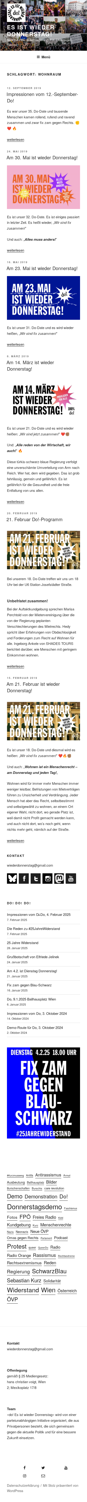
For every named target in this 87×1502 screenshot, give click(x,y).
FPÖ (25, 1216)
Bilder (51, 1182)
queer (32, 1247)
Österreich (67, 1290)
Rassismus (44, 1255)
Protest (16, 1245)
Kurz (35, 1225)
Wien (48, 1289)
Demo (15, 1196)
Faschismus (70, 1208)
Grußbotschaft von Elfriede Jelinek (33, 956)
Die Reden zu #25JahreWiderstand (33, 928)
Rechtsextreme (66, 1256)
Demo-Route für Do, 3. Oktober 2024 (35, 1027)
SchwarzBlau (49, 1271)
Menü (46, 57)
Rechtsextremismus (24, 1262)
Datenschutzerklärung (23, 1485)
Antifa (29, 1175)
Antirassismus (48, 1175)
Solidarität (52, 1280)
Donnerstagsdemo (34, 1206)
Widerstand (23, 1289)
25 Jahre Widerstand (22, 942)
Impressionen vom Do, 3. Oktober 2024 (37, 1013)
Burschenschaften (18, 1188)
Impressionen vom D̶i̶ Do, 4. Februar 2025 (39, 914)
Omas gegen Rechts (23, 1237)
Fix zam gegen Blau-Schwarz (29, 984)
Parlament (46, 1238)
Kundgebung (19, 1225)
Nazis (10, 1232)
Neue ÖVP (39, 1231)
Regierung (18, 1271)
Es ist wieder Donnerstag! (31, 30)
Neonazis (22, 1231)
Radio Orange (19, 1255)
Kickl (60, 1217)
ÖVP (12, 1299)
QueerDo (43, 1247)
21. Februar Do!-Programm (34, 519)
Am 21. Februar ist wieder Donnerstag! (33, 687)
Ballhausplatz (35, 1182)
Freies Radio (44, 1217)
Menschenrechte (55, 1225)
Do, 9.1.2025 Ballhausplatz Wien (31, 999)
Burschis (37, 1188)
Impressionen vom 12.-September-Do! (42, 97)
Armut (66, 1175)
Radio (55, 1247)
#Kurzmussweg (15, 1175)
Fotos (12, 1217)
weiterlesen (15, 139)
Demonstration (41, 1196)
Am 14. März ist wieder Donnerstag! (30, 365)
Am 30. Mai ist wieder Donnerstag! (42, 157)
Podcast (61, 1237)
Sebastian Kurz (24, 1280)
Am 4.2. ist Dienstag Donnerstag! (32, 970)
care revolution (54, 1188)
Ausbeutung (16, 1182)
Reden (50, 1262)
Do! (63, 1196)
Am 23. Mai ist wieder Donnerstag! (42, 268)
